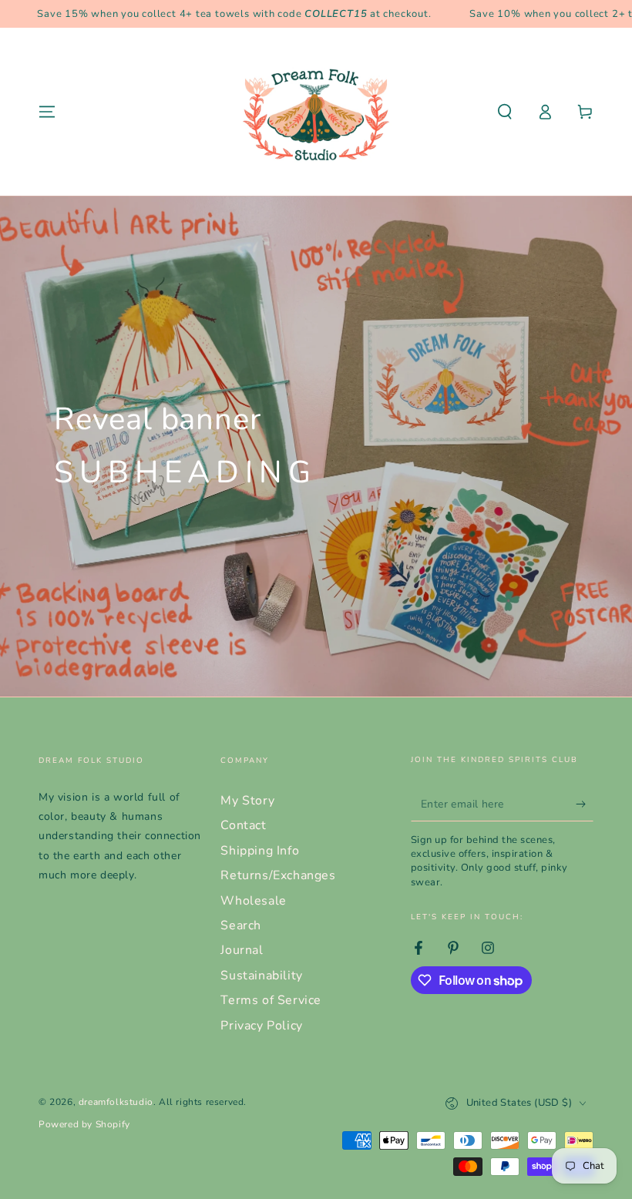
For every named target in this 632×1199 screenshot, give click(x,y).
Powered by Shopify (84, 1124)
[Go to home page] (316, 112)
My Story (247, 800)
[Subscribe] (584, 804)
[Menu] (47, 112)
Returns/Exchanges (277, 875)
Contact (243, 825)
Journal (241, 950)
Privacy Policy (261, 1025)
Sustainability (261, 975)
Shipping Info (259, 850)
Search (240, 925)
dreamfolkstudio (116, 1102)
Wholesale (253, 900)
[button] (505, 112)
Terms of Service (270, 1000)
